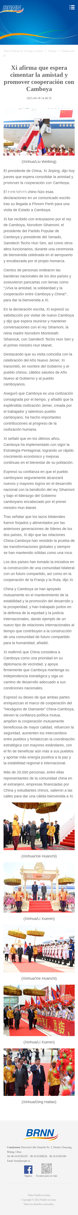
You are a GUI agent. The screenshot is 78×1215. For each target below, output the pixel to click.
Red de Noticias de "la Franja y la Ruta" (23, 51)
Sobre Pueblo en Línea (39, 1195)
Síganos (28, 1175)
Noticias (52, 51)
